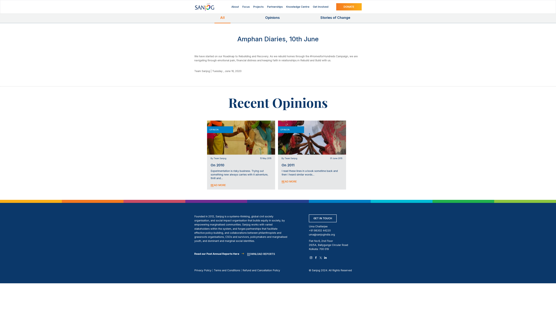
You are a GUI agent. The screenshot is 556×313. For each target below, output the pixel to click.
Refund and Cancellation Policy (261, 270)
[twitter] (321, 258)
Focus (246, 6)
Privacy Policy (202, 270)
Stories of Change (335, 18)
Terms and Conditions (227, 270)
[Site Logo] (204, 6)
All (222, 18)
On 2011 (288, 165)
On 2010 (217, 165)
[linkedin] (325, 257)
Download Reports (261, 253)
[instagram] (311, 257)
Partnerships (275, 6)
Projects (258, 6)
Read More (218, 185)
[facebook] (316, 257)
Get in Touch (322, 218)
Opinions (272, 18)
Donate (349, 6)
